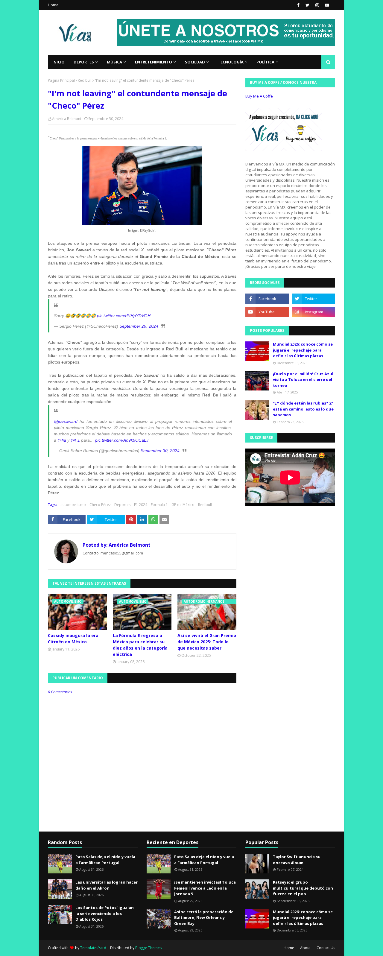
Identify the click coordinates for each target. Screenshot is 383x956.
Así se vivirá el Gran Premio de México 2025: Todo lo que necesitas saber (206, 642)
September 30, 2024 (160, 450)
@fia (61, 440)
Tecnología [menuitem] (231, 62)
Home (53, 4)
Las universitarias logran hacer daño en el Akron (106, 885)
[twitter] (307, 5)
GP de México (182, 504)
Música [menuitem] (114, 62)
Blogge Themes (148, 947)
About (305, 947)
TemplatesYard (93, 947)
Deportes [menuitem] (84, 62)
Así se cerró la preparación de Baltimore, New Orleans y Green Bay (203, 917)
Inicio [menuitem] (58, 62)
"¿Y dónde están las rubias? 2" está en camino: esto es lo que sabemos (303, 408)
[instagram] (317, 5)
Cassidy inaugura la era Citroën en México (73, 639)
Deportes (122, 504)
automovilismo (73, 504)
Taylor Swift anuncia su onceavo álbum (296, 859)
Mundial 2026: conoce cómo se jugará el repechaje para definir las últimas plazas (303, 349)
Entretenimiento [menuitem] (153, 62)
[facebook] (298, 5)
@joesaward (65, 421)
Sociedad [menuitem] (195, 62)
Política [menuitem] (265, 62)
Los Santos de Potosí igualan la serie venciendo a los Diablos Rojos (104, 913)
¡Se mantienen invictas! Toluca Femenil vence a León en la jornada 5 (205, 887)
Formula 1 (159, 504)
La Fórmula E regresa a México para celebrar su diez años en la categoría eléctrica (140, 645)
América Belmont (66, 118)
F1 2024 (140, 504)
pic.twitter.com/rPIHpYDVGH (124, 315)
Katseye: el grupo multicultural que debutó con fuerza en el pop (303, 887)
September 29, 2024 (138, 326)
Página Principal (61, 80)
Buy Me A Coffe (259, 96)
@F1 (75, 440)
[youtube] (326, 5)
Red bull (85, 80)
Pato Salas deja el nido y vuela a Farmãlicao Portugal (105, 859)
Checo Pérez (100, 504)
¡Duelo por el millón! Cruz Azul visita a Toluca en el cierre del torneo (303, 379)
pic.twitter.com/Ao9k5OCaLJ (121, 440)
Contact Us (326, 947)
